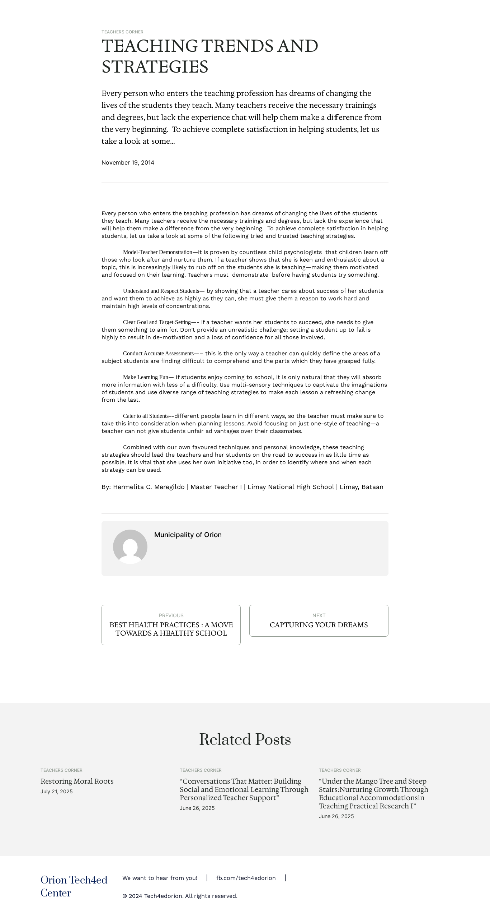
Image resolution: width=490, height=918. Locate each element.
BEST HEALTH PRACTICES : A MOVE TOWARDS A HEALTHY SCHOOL (171, 629)
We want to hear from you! (159, 878)
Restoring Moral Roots (77, 781)
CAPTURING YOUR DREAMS (319, 624)
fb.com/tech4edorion (246, 878)
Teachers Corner (122, 31)
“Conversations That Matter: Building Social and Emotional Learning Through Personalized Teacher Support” (244, 789)
